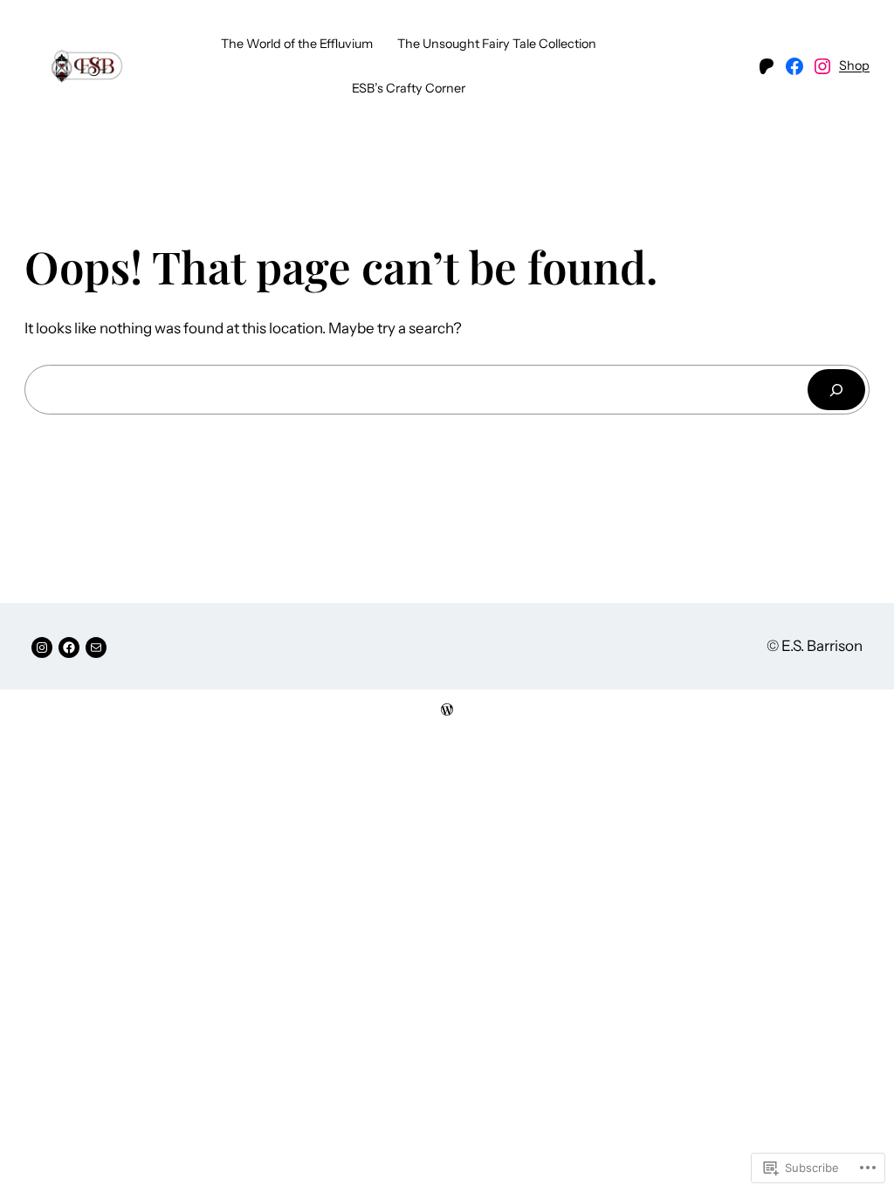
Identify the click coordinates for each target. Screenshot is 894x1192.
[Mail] (96, 647)
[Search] (836, 389)
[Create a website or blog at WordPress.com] (447, 710)
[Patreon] (766, 66)
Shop (854, 65)
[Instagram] (822, 66)
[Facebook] (794, 66)
